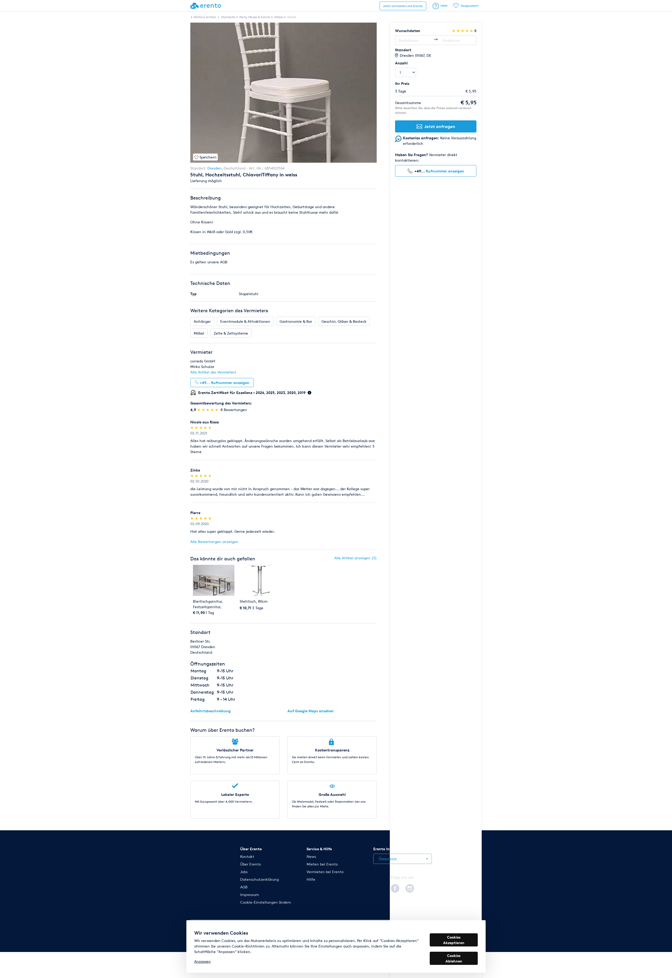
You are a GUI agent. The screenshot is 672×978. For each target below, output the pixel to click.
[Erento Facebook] (395, 888)
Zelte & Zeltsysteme (231, 333)
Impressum (249, 894)
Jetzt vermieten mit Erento (403, 6)
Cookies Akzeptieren (453, 940)
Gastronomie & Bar (296, 321)
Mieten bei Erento (322, 864)
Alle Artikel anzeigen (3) (355, 558)
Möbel (199, 333)
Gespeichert (470, 6)
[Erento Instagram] (410, 888)
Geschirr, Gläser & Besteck (344, 321)
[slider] (208, 409)
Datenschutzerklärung (259, 879)
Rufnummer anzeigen (445, 171)
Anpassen (202, 961)
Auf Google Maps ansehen (310, 711)
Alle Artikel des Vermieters (213, 372)
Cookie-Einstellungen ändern (265, 902)
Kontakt (247, 856)
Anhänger (202, 321)
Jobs (244, 871)
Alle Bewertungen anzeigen (214, 541)
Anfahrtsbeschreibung (210, 711)
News (311, 856)
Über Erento (250, 864)
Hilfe (444, 6)
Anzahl (401, 63)
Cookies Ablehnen (453, 958)
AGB (244, 887)
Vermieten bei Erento (325, 871)
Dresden (214, 168)
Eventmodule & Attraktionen (245, 321)
